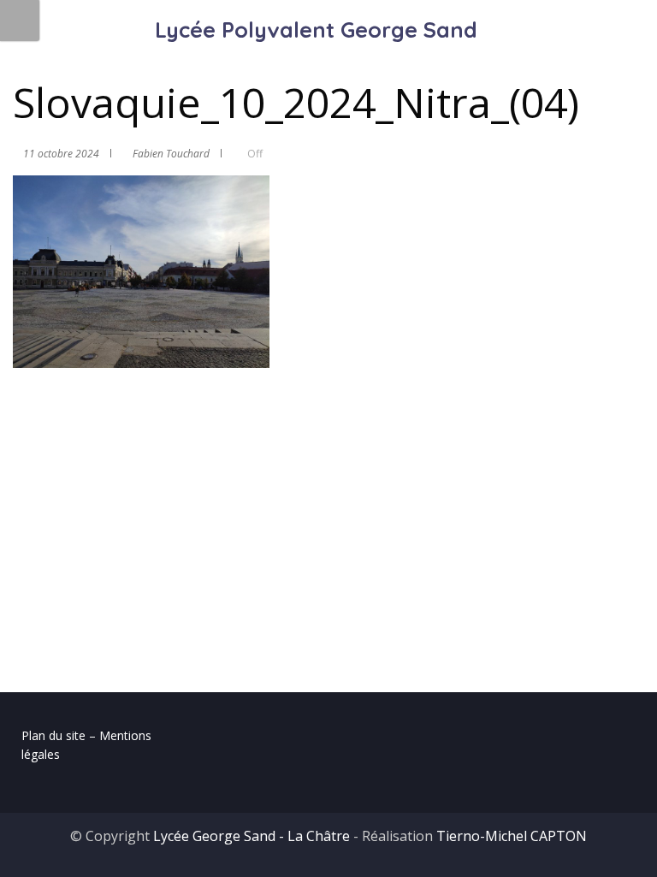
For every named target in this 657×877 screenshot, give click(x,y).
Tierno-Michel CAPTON (511, 836)
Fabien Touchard (171, 153)
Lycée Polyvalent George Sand (316, 29)
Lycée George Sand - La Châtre (251, 836)
